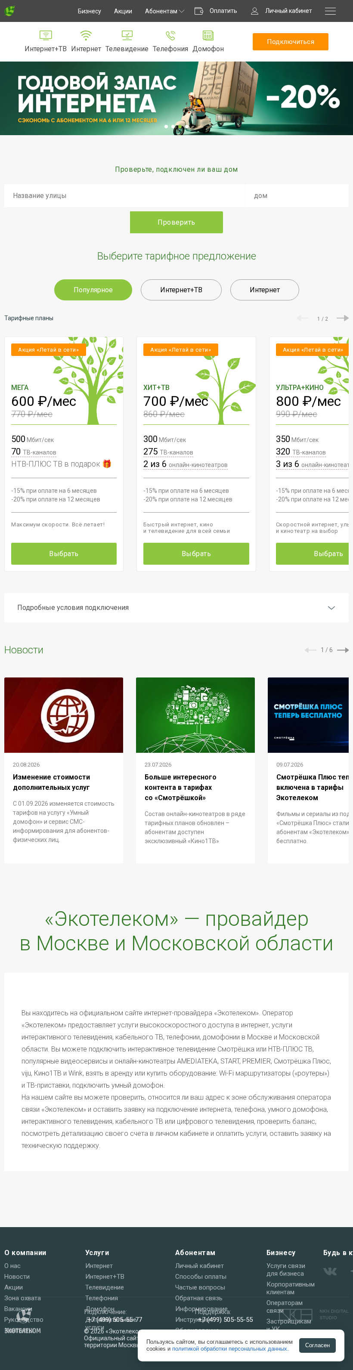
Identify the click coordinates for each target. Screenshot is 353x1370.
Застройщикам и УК (288, 1325)
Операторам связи (284, 1306)
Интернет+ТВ (46, 49)
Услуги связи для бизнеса (285, 1269)
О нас (12, 1266)
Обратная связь (199, 1298)
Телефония (170, 49)
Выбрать (64, 554)
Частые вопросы (200, 1287)
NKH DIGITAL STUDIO (314, 1314)
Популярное (93, 290)
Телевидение (127, 49)
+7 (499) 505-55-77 (114, 1320)
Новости (17, 1276)
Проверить (176, 222)
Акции (123, 11)
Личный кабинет (288, 10)
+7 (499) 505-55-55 (225, 1320)
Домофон (208, 49)
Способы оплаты (200, 1276)
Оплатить (223, 10)
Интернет (86, 49)
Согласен (317, 1345)
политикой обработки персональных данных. (230, 1348)
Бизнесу (89, 11)
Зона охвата (22, 1298)
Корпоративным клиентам (290, 1288)
